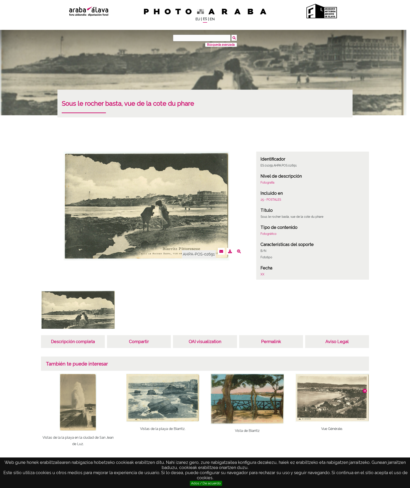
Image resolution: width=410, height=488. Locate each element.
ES (205, 19)
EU (197, 19)
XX (262, 274)
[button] (365, 391)
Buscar (234, 38)
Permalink (271, 341)
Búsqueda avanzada (221, 44)
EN (212, 19)
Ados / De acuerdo (206, 483)
